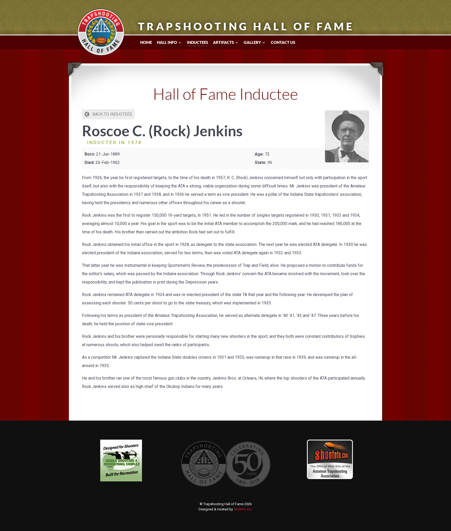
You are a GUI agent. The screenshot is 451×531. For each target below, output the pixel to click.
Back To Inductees (111, 114)
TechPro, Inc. (243, 509)
